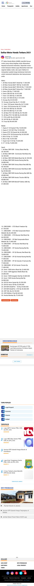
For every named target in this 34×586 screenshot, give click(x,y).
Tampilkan (29, 354)
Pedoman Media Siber (14, 578)
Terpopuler (10, 6)
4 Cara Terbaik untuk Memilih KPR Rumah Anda (13, 472)
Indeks (17, 6)
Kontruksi (4, 565)
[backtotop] (17, 558)
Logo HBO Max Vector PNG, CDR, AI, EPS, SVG (12, 440)
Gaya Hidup (4, 563)
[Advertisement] (17, 25)
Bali (19, 585)
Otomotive (14, 300)
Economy (8, 411)
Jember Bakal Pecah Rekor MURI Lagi (15, 517)
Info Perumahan (22, 563)
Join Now (5, 578)
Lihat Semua (17, 361)
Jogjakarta (24, 585)
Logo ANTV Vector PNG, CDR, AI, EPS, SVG (13, 429)
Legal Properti (9, 407)
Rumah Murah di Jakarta (12, 506)
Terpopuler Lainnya (17, 481)
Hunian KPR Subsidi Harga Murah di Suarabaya (15, 450)
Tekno (3, 567)
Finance (7, 415)
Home (3, 6)
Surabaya (14, 585)
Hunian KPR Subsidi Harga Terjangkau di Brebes (16, 511)
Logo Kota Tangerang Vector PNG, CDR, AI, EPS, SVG (13, 461)
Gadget (7, 419)
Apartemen (24, 6)
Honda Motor (7, 49)
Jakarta (9, 585)
